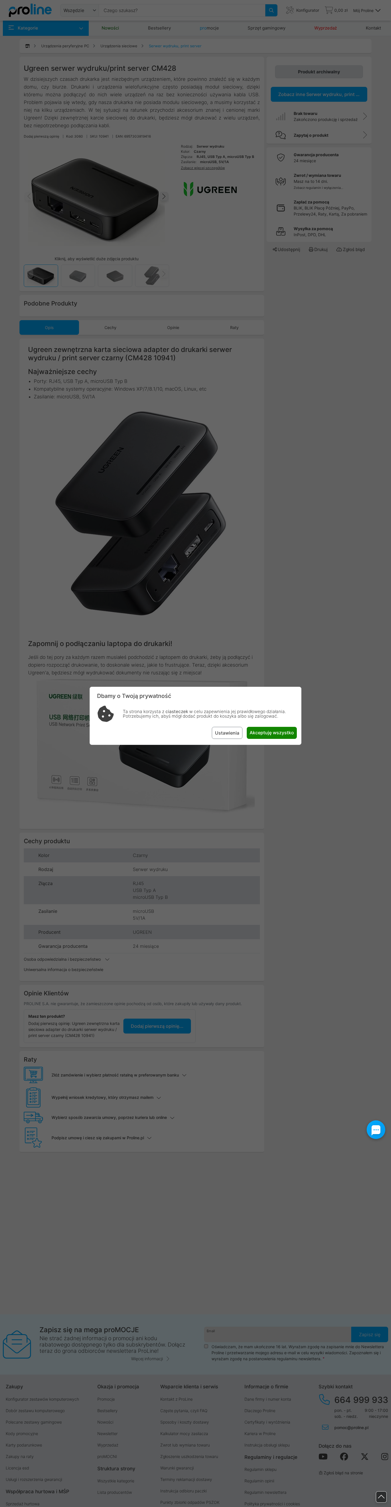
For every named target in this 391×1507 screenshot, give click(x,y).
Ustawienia (227, 733)
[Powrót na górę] (381, 1497)
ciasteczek (176, 711)
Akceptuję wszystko (272, 732)
